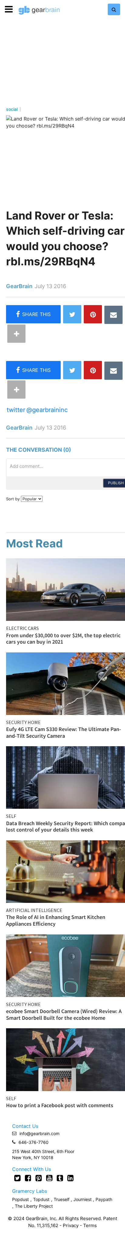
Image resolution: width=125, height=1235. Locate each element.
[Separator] (16, 334)
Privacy (71, 1225)
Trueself (62, 1199)
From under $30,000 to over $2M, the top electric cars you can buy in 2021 (63, 638)
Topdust (41, 1199)
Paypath (104, 1199)
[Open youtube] (49, 1178)
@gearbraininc (47, 410)
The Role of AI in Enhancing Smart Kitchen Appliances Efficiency (55, 920)
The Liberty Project (34, 1206)
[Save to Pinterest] (93, 314)
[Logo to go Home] (39, 10)
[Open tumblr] (60, 1178)
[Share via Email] (113, 315)
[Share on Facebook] (33, 314)
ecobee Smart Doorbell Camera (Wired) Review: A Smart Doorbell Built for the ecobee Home (64, 1014)
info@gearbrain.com (39, 1133)
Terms (90, 1225)
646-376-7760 (34, 1142)
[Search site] (114, 9)
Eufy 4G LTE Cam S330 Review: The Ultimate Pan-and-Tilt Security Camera (63, 732)
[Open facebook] (28, 1178)
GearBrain (19, 286)
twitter (16, 410)
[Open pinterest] (38, 1178)
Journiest (83, 1199)
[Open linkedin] (70, 1178)
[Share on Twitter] (72, 314)
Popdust (20, 1199)
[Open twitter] (17, 1178)
